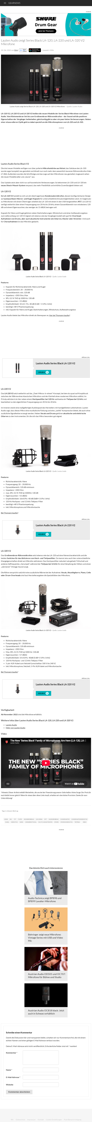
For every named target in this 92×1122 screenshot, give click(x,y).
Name (9, 1070)
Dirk (16, 50)
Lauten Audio (11, 725)
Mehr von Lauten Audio (15, 728)
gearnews (14, 3)
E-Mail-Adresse (13, 1077)
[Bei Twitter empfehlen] (86, 811)
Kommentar (11, 1053)
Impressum (31, 1120)
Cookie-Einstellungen (54, 1120)
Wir (12, 1120)
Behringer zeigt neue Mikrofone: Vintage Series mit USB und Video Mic (45, 937)
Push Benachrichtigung (72, 1120)
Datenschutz (20, 1120)
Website (9, 1084)
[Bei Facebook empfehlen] (77, 811)
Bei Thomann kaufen (9, 513)
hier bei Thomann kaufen (59, 315)
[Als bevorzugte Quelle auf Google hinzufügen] (35, 50)
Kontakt (41, 1120)
